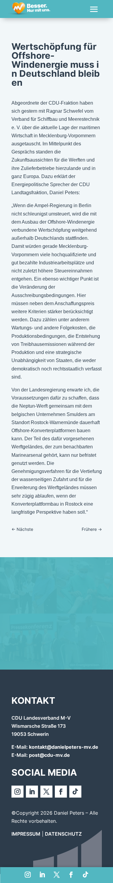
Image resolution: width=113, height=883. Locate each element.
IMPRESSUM (25, 834)
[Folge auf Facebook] (71, 875)
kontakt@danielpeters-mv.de (63, 747)
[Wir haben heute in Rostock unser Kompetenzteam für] (28, 642)
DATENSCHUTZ (63, 834)
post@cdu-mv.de (49, 755)
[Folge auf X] (57, 875)
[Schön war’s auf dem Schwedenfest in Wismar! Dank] (28, 585)
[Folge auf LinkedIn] (42, 875)
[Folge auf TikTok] (86, 875)
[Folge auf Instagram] (28, 875)
